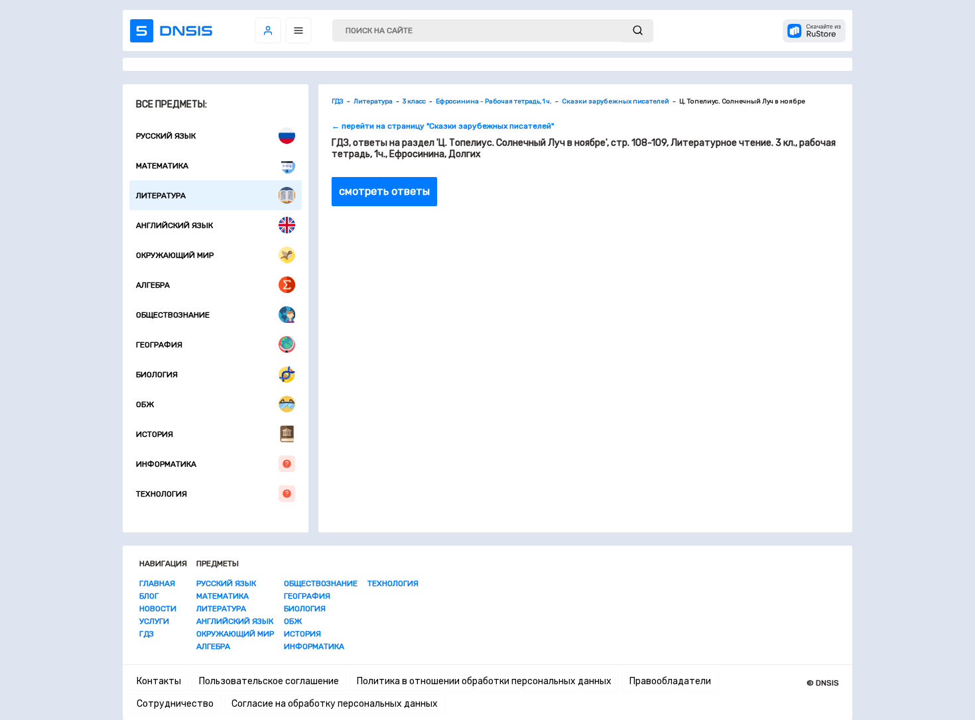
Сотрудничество (175, 703)
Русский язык (166, 136)
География (159, 344)
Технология (161, 494)
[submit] (637, 30)
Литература (161, 195)
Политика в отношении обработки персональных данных (484, 681)
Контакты (159, 681)
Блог (149, 596)
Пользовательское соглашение (269, 681)
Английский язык (174, 225)
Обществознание (173, 315)
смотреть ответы (384, 191)
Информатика (166, 464)
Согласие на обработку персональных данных (334, 703)
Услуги (154, 621)
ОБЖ (145, 404)
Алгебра (153, 285)
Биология (157, 374)
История (154, 434)
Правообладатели (670, 681)
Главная (157, 583)
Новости (157, 608)
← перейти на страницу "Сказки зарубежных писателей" (443, 126)
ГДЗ (146, 633)
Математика (162, 165)
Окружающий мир (175, 255)
